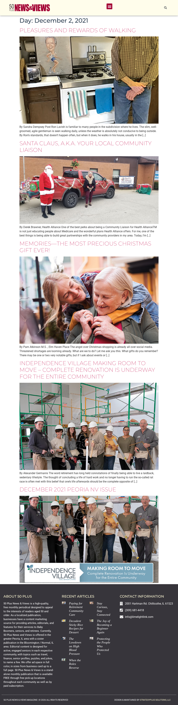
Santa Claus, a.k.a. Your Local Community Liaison (85, 146)
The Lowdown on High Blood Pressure (75, 646)
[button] (109, 6)
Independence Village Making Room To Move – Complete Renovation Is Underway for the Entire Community (87, 370)
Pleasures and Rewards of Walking (77, 30)
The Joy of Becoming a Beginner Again (104, 626)
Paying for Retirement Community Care (76, 609)
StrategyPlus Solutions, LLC (155, 700)
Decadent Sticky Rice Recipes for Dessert (76, 626)
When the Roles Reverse (75, 663)
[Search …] (165, 7)
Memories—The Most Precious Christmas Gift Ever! (85, 247)
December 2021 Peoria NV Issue (67, 489)
